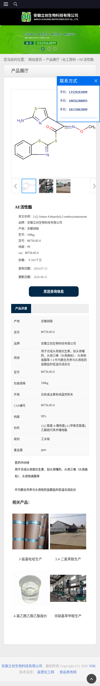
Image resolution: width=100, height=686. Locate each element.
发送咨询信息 (53, 291)
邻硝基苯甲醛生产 (68, 616)
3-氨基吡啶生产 (30, 559)
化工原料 (69, 59)
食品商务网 (67, 672)
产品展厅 (52, 59)
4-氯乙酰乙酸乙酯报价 (30, 616)
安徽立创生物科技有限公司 (21, 666)
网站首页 (35, 59)
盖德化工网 (45, 672)
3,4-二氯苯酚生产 (68, 559)
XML (92, 666)
